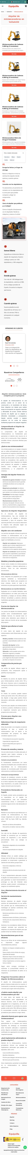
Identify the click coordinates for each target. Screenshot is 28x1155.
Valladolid (9, 11)
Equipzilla (14, 6)
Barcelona (7, 157)
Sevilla (6, 160)
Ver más (14, 54)
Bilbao (13, 157)
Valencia (12, 160)
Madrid (18, 157)
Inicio (2, 11)
